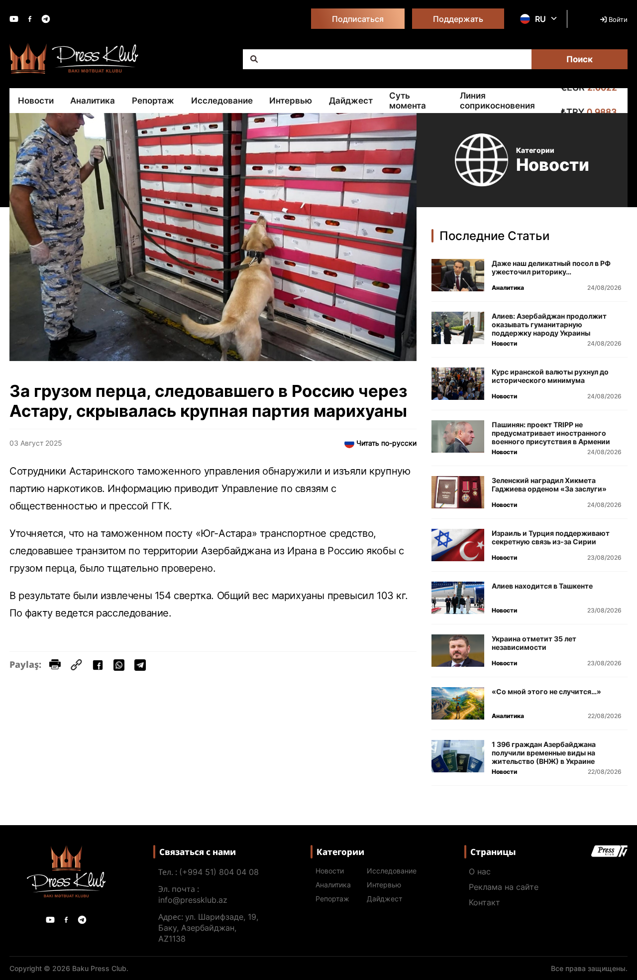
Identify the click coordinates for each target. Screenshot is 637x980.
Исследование (222, 101)
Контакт (484, 902)
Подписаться (358, 19)
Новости (36, 101)
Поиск (579, 59)
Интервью (290, 101)
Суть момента (407, 101)
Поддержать (458, 19)
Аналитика (92, 101)
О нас (480, 871)
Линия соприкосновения (497, 101)
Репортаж (153, 101)
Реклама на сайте (503, 887)
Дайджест (351, 101)
